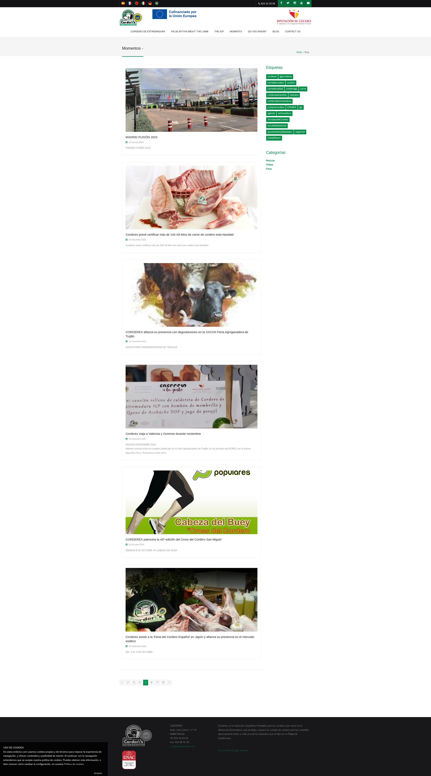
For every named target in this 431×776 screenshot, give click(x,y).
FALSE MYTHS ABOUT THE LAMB (189, 31)
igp (300, 107)
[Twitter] (288, 3)
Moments (236, 31)
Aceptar (98, 773)
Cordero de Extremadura (148, 31)
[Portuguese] (136, 3)
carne (303, 89)
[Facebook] (281, 3)
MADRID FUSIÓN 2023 (141, 137)
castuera (294, 95)
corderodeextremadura (279, 101)
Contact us (292, 31)
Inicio (299, 52)
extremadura (284, 113)
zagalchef (300, 132)
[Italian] (143, 3)
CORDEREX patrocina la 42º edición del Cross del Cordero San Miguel (173, 539)
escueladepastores (277, 126)
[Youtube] (301, 3)
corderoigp (291, 89)
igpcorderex (286, 76)
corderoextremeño (277, 95)
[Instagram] (294, 3)
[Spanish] (123, 3)
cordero (291, 83)
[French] (129, 3)
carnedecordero (276, 83)
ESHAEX (291, 107)
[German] (149, 3)
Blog (276, 31)
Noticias (270, 161)
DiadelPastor (274, 138)
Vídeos (269, 165)
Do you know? (257, 31)
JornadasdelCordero (278, 120)
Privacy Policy (225, 750)
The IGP (219, 31)
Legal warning (241, 750)
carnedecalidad (275, 89)
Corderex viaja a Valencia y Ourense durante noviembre (163, 433)
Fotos (269, 169)
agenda (271, 113)
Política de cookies (74, 764)
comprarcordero (276, 107)
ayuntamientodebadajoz (280, 132)
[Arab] (156, 3)
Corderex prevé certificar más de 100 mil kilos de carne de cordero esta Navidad (180, 234)
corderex (272, 76)
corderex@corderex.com (182, 746)
